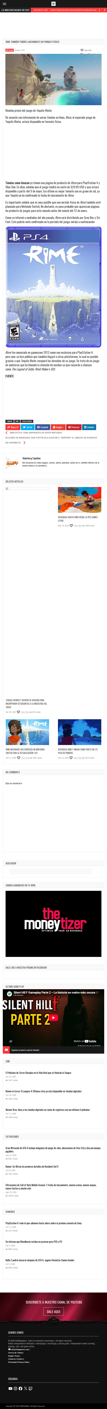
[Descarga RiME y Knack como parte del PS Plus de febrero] (79, 732)
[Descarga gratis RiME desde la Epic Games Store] (79, 500)
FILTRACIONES (12, 1136)
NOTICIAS (9, 50)
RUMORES (10, 1211)
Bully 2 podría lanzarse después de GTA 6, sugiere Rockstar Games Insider (40, 1260)
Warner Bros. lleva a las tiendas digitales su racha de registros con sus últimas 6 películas (48, 1091)
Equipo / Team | (14, 1356)
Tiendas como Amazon (17, 182)
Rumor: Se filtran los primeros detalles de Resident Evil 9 (32, 1166)
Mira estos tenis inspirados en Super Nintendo (36, 432)
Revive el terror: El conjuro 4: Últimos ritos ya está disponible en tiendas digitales (44, 1072)
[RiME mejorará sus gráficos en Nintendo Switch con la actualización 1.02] (27, 732)
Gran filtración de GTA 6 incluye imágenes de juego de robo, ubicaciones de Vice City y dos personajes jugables (53, 1149)
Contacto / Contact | (16, 1359)
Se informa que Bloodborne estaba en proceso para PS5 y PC (34, 1241)
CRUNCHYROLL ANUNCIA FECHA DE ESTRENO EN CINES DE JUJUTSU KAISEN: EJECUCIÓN (46, 1110)
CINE (8, 1061)
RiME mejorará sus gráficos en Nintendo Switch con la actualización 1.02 (25, 751)
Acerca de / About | (15, 1353)
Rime (17, 421)
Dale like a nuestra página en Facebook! (26, 967)
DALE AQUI (53, 1311)
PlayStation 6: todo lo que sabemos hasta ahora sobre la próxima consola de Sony (44, 1223)
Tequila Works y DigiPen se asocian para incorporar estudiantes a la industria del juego (26, 704)
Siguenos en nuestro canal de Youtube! (25, 1049)
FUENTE (9, 376)
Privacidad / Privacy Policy (18, 1362)
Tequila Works (27, 421)
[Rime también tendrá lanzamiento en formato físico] (53, 79)
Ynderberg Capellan (31, 458)
